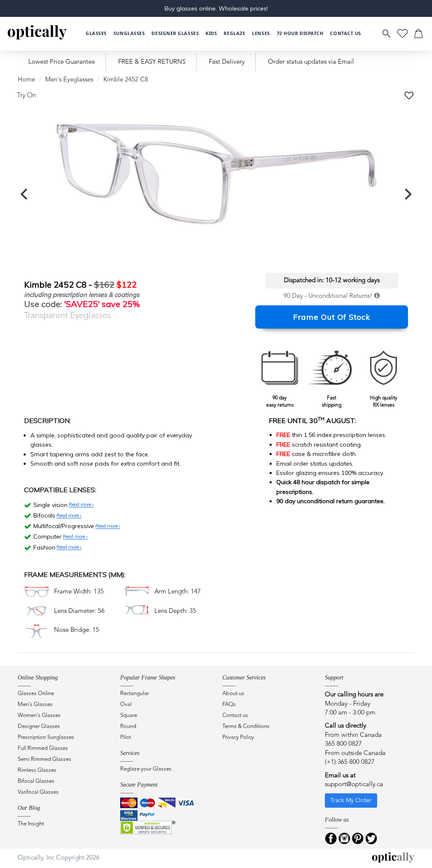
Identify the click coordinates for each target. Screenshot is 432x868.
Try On (26, 95)
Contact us (235, 715)
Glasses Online (36, 693)
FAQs (229, 704)
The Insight (31, 824)
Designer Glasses (39, 726)
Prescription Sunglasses (46, 737)
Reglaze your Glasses (146, 769)
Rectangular (134, 693)
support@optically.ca (354, 785)
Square (128, 715)
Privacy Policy (238, 737)
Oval (126, 704)
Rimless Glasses (37, 770)
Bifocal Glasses (36, 781)
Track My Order (351, 800)
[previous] (25, 194)
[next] (407, 194)
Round (128, 726)
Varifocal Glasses (38, 792)
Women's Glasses (39, 715)
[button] (211, 33)
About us (233, 693)
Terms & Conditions (246, 726)
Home (26, 80)
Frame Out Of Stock (331, 317)
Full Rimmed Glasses (43, 748)
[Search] (387, 34)
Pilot (125, 737)
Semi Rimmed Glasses (44, 759)
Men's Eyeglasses (69, 80)
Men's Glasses (35, 704)
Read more (80, 504)
